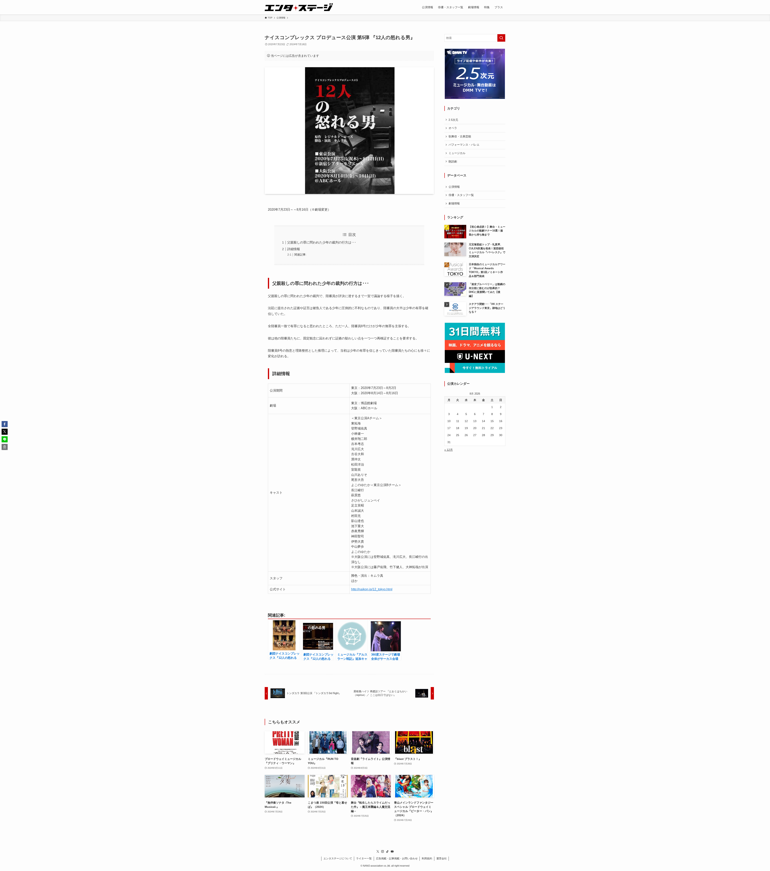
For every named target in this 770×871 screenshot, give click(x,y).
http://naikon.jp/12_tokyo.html (371, 589)
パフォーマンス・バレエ (464, 144)
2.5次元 (453, 119)
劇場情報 (454, 203)
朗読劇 (453, 161)
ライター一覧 (364, 858)
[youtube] (392, 851)
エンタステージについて (337, 858)
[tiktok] (387, 851)
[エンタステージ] (299, 7)
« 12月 (448, 449)
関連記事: (300, 254)
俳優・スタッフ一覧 (461, 195)
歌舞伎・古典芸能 (460, 136)
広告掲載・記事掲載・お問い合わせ (397, 858)
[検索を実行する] (501, 38)
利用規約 (427, 858)
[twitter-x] (378, 851)
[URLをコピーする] (5, 447)
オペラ (453, 128)
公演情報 (454, 186)
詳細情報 (293, 249)
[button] (5, 424)
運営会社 (441, 858)
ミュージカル (457, 153)
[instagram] (382, 851)
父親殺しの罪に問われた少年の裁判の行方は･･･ (321, 242)
